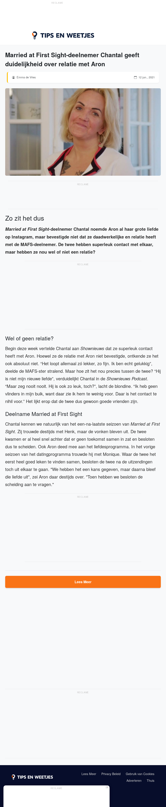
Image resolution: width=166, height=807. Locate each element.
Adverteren (134, 780)
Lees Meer (83, 581)
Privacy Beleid (111, 774)
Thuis (150, 780)
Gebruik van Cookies (140, 774)
